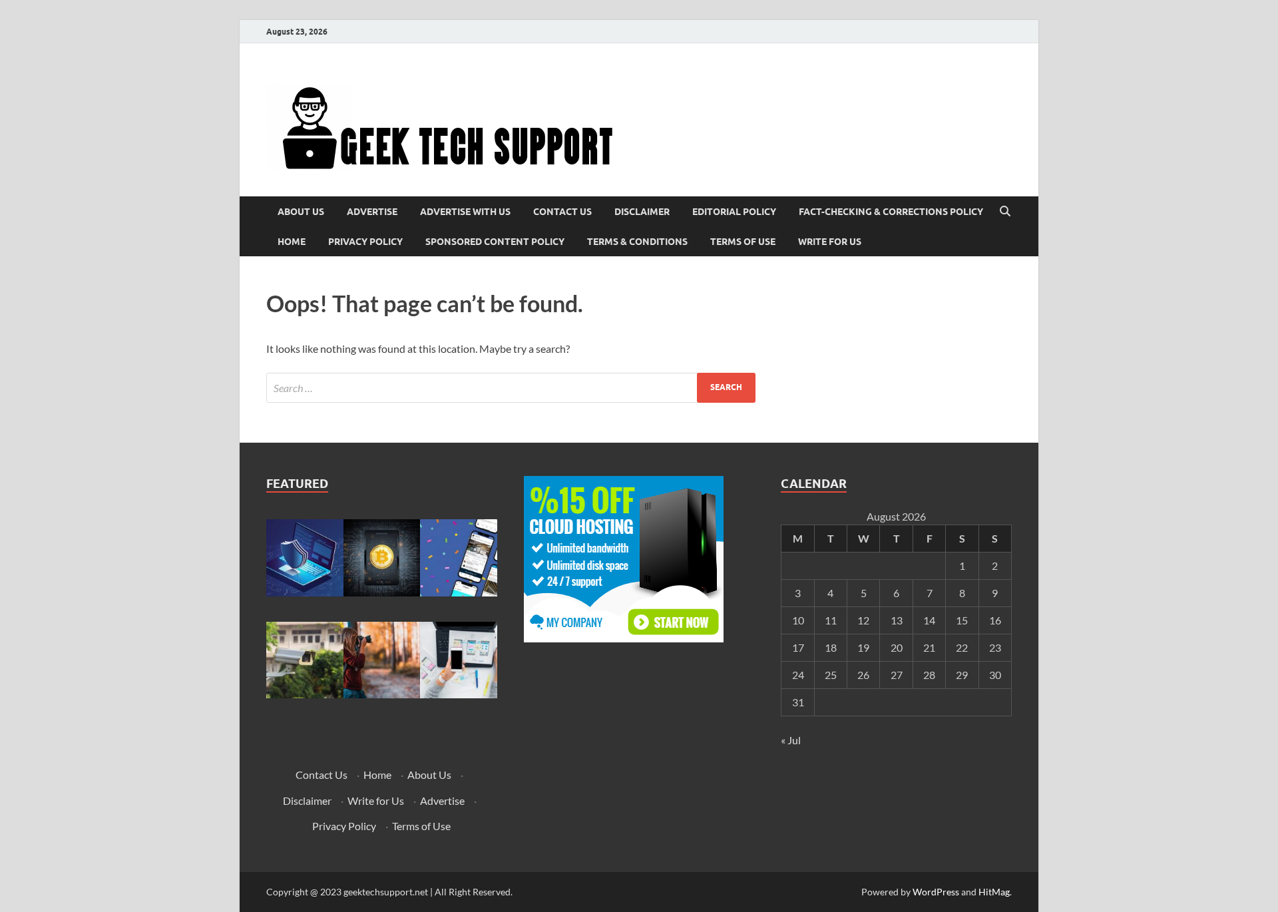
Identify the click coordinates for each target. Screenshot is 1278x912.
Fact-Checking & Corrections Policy (891, 211)
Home (292, 241)
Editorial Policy (734, 211)
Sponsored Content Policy (494, 241)
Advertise (372, 211)
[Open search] (1005, 211)
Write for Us (829, 241)
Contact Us (562, 211)
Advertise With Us (465, 211)
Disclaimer (642, 211)
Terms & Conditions (637, 241)
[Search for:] (510, 388)
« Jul (791, 740)
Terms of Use (742, 241)
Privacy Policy (365, 241)
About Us (301, 211)
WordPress (936, 891)
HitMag (994, 891)
